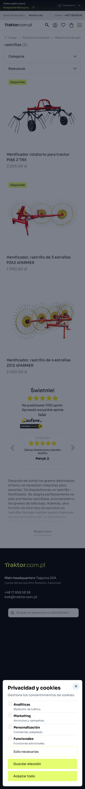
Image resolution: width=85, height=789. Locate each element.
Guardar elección (27, 764)
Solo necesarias (26, 752)
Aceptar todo (24, 776)
